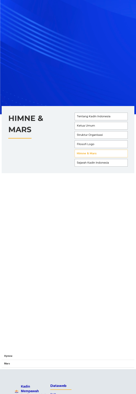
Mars (7, 363)
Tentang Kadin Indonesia (93, 116)
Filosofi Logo (85, 144)
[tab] (68, 356)
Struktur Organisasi (90, 134)
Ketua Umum (86, 125)
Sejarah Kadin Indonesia (93, 162)
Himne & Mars (87, 153)
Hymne (8, 355)
